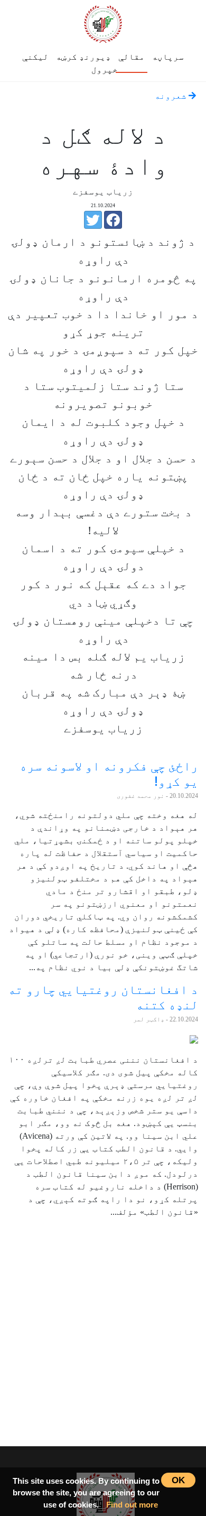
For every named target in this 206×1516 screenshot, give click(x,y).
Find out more (132, 1504)
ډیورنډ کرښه (83, 56)
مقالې (131, 56)
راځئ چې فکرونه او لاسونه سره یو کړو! (109, 773)
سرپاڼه (168, 56)
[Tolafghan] (103, 22)
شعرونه (172, 95)
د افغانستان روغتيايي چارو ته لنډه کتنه (103, 997)
